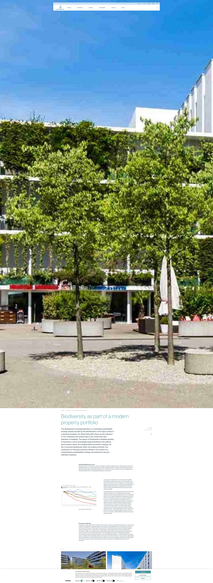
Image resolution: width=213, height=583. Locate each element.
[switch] (92, 581)
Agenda (148, 3)
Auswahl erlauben (142, 575)
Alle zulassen (143, 571)
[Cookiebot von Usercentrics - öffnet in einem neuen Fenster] (68, 581)
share (151, 434)
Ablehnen (143, 578)
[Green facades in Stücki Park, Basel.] (129, 564)
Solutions (91, 7)
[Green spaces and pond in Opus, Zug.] (83, 564)
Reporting (139, 3)
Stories (144, 3)
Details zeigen (119, 580)
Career (153, 3)
